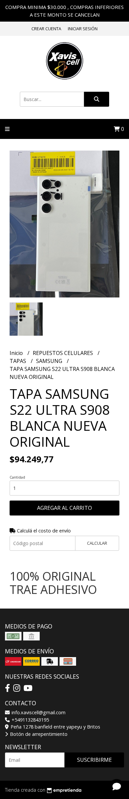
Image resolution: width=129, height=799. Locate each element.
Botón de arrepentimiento (38, 734)
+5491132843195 (29, 720)
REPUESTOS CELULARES (63, 353)
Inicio (17, 353)
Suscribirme (94, 759)
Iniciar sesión (83, 29)
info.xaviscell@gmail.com (37, 712)
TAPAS (18, 361)
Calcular (97, 543)
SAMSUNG (50, 361)
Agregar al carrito (64, 508)
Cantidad (17, 477)
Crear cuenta (46, 29)
